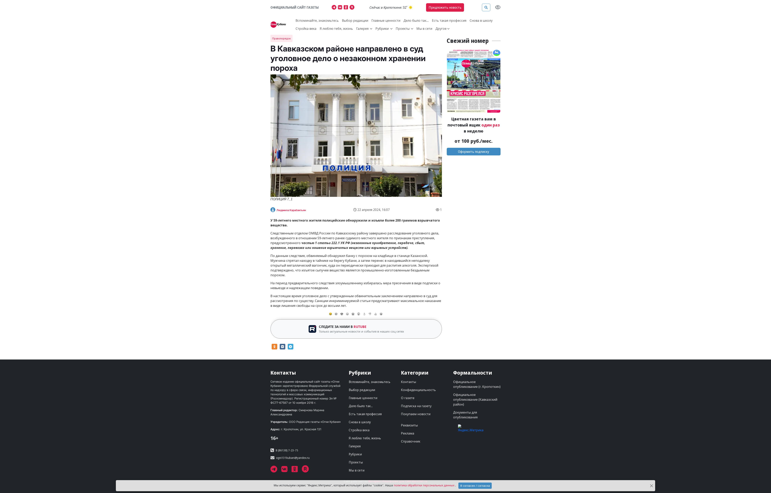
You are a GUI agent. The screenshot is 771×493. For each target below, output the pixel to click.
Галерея (355, 446)
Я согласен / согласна (475, 486)
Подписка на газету (416, 406)
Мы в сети (424, 28)
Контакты (408, 382)
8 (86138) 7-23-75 (287, 450)
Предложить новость (445, 7)
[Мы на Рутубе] (353, 8)
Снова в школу (481, 20)
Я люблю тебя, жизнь (336, 28)
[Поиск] (486, 7)
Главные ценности (385, 20)
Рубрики (355, 454)
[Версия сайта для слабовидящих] (498, 7)
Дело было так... (416, 20)
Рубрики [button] (382, 28)
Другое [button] (441, 28)
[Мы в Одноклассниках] (347, 8)
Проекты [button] (403, 28)
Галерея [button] (362, 28)
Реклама (407, 433)
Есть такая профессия (449, 20)
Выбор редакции (355, 20)
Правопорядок (281, 38)
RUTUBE (360, 327)
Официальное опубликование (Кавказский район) (475, 399)
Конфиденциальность (418, 390)
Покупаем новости (415, 414)
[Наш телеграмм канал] (335, 8)
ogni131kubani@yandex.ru (293, 458)
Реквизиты (409, 425)
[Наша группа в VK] (341, 8)
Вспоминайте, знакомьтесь (317, 20)
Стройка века (306, 28)
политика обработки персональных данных (424, 485)
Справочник (410, 441)
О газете (407, 398)
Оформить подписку (473, 151)
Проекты (356, 462)
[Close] (651, 486)
